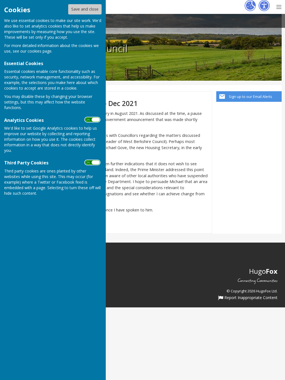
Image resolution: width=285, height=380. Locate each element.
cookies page (39, 51)
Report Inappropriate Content (250, 298)
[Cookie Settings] (250, 5)
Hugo (263, 271)
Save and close (85, 9)
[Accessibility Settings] (264, 5)
